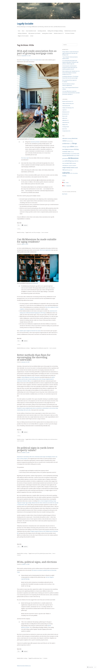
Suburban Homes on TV (58, 33)
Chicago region (66, 146)
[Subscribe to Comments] (62, 185)
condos (29, 232)
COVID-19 (76, 146)
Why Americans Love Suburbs (34, 33)
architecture (66, 143)
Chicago (74, 143)
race (70, 163)
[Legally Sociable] (48, 11)
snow (49, 439)
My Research (64, 114)
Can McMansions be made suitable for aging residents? (36, 240)
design (66, 149)
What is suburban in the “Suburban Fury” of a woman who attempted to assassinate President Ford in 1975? (71, 73)
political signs (42, 553)
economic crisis (66, 151)
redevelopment (65, 165)
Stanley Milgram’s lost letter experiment (30, 377)
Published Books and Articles (70, 30)
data (63, 149)
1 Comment (45, 658)
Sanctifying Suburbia (42, 30)
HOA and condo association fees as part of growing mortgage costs (36, 52)
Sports (63, 128)
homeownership (66, 153)
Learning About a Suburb (47, 33)
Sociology (22, 232)
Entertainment (65, 105)
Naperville (74, 161)
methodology (68, 161)
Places (63, 116)
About (23, 30)
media (63, 161)
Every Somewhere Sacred (31, 30)
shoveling (46, 439)
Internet (75, 155)
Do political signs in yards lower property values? (35, 449)
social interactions (53, 439)
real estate (74, 163)
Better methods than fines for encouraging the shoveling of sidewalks (33, 357)
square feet (46, 348)
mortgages (38, 232)
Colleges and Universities (67, 103)
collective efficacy (31, 439)
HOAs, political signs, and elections (37, 562)
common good (34, 553)
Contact (31, 35)
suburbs (66, 173)
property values (48, 553)
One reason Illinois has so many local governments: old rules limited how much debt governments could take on (71, 93)
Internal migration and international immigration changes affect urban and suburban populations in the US (69, 68)
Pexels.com (31, 139)
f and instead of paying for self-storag (36, 312)
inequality (64, 155)
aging (35, 348)
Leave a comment (44, 232)
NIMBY (67, 163)
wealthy (64, 175)
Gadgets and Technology (67, 107)
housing (71, 153)
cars (70, 143)
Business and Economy (66, 101)
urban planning (75, 173)
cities (72, 146)
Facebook (72, 151)
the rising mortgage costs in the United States (30, 59)
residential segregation (72, 165)
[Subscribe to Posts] (62, 182)
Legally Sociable (25, 23)
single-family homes (68, 167)
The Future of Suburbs (69, 33)
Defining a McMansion (22, 33)
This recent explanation (45, 250)
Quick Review (64, 122)
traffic (71, 173)
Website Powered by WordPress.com (24, 665)
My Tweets (64, 194)
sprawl (66, 169)
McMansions (23, 348)
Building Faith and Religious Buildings (55, 30)
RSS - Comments (67, 185)
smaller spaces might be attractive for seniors (30, 330)
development (71, 149)
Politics (22, 553)
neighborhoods (41, 439)
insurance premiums (35, 141)
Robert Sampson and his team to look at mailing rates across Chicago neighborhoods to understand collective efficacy (36, 379)
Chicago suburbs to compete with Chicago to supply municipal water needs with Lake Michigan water (70, 53)
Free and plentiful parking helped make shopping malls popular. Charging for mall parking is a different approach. (70, 62)
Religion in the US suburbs (23, 35)
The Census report (25, 157)
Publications (64, 120)
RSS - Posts (66, 182)
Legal (63, 109)
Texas (40, 658)
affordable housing (66, 138)
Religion (63, 124)
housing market (76, 153)
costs (32, 232)
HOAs (35, 232)
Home (19, 30)
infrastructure (70, 155)
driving (76, 149)
